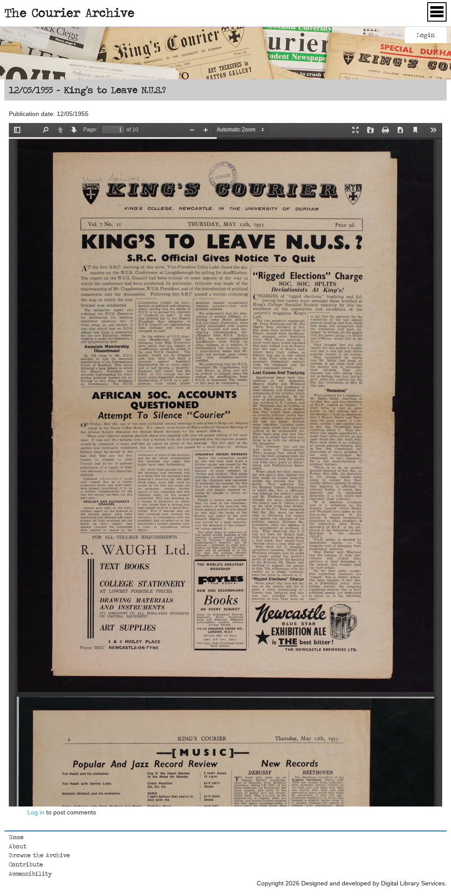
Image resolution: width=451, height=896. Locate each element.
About (17, 846)
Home (16, 837)
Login (426, 35)
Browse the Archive (39, 855)
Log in (35, 812)
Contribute (26, 864)
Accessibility (30, 873)
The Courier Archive (69, 12)
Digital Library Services (413, 883)
